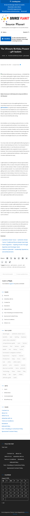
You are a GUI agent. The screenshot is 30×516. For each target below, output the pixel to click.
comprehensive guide (9, 343)
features (5, 346)
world (14, 377)
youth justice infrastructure (11, 11)
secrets (23, 365)
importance (6, 356)
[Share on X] (11, 258)
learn (24, 359)
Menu (4, 32)
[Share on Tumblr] (2, 262)
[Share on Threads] (6, 262)
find (11, 346)
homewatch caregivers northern (12, 352)
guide (22, 346)
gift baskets (14, 265)
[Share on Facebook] (7, 258)
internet (21, 356)
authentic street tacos (18, 334)
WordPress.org (8, 399)
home (21, 349)
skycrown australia (8, 368)
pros (10, 365)
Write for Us (7, 323)
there (13, 371)
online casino (17, 362)
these (19, 371)
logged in (11, 283)
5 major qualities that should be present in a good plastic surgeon (22, 274)
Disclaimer (7, 306)
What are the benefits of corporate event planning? (8, 274)
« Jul (3, 503)
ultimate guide (7, 377)
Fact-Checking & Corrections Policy (13, 312)
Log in (5, 389)
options (5, 365)
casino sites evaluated (9, 340)
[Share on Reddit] (26, 258)
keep (13, 359)
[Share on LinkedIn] (14, 258)
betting (17, 337)
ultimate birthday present (18, 267)
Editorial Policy (8, 309)
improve (14, 356)
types (14, 374)
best (11, 337)
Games (17, 346)
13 (14, 490)
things (4, 374)
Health (4, 349)
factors (25, 343)
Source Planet (15, 24)
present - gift (21, 265)
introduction (6, 359)
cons (18, 343)
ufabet (21, 374)
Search (25, 32)
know (18, 359)
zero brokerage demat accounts (14, 5)
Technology (6, 371)
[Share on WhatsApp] (18, 258)
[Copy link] (9, 262)
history (15, 349)
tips (10, 374)
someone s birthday (6, 267)
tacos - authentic (21, 368)
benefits (5, 337)
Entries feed (7, 392)
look (4, 362)
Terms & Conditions (9, 319)
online (9, 362)
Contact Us (7, 302)
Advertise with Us (8, 299)
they (24, 371)
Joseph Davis (15, 65)
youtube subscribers (15, 7)
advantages (6, 334)
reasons (16, 365)
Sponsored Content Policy (11, 316)
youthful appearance (15, 9)
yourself (24, 11)
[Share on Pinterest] (22, 258)
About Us (6, 295)
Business (7, 265)
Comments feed (8, 396)
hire (10, 349)
